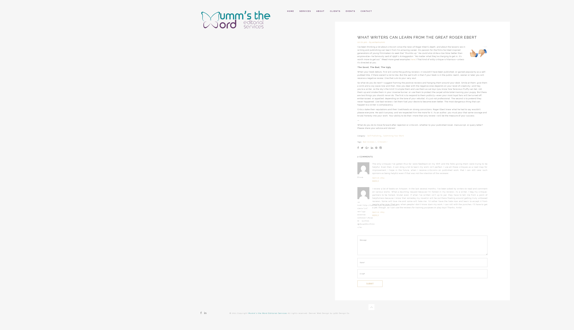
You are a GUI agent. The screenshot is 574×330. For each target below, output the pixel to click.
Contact (366, 11)
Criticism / (382, 142)
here (413, 59)
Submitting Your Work (393, 135)
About (320, 11)
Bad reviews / (369, 142)
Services (305, 11)
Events (350, 11)
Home (290, 11)
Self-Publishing (374, 135)
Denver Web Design (319, 313)
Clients (335, 11)
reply (375, 181)
